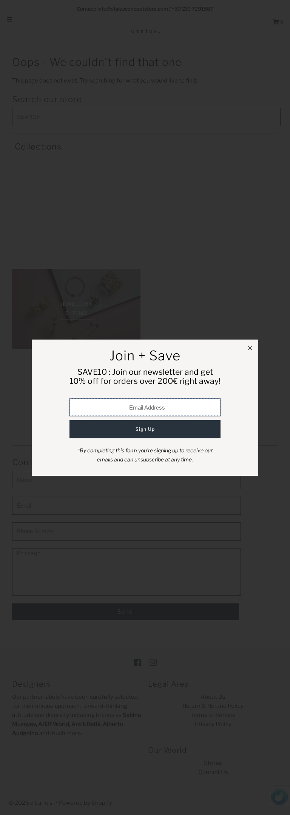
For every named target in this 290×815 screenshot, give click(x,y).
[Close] (250, 348)
